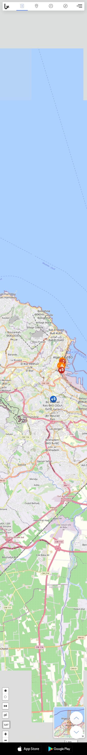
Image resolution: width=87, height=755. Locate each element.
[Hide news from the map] (5, 715)
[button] (53, 399)
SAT (6, 724)
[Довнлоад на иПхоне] (29, 749)
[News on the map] (9, 6)
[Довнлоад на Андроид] (59, 749)
